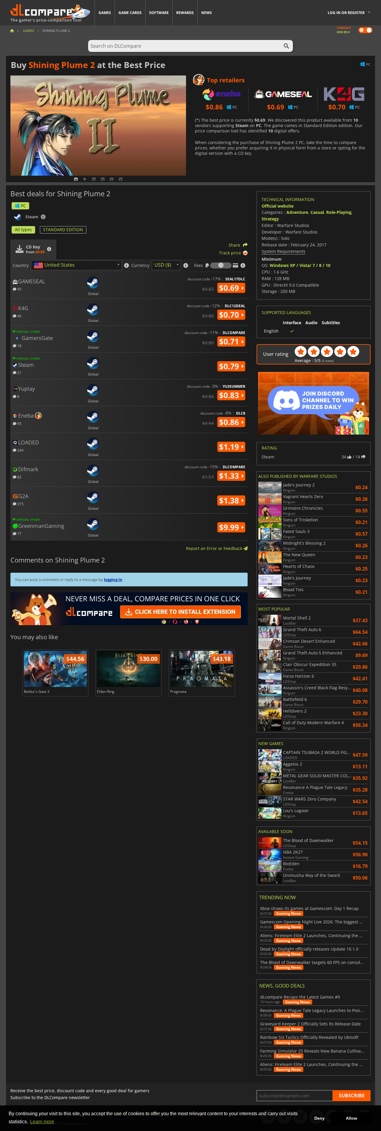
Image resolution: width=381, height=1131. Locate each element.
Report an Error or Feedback (214, 548)
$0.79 (230, 366)
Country (21, 265)
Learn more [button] (42, 1121)
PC (23, 205)
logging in (113, 579)
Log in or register (346, 12)
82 (18, 477)
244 (20, 450)
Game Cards (130, 12)
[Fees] (221, 265)
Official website (277, 206)
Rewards (185, 12)
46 (18, 315)
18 (18, 345)
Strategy (270, 219)
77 (18, 533)
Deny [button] (319, 1118)
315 (20, 503)
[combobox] (76, 265)
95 (18, 423)
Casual (317, 212)
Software (159, 12)
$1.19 (230, 447)
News (206, 12)
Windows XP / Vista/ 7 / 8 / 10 (300, 265)
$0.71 (230, 341)
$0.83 (230, 395)
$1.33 (230, 476)
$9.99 (230, 527)
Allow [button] (351, 1118)
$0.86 (230, 422)
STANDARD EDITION (63, 229)
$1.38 (230, 500)
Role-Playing (339, 212)
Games (105, 12)
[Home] (12, 30)
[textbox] (55, 265)
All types (23, 229)
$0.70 (230, 315)
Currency (140, 265)
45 (18, 289)
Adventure (297, 212)
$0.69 (230, 288)
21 (18, 372)
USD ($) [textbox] (162, 265)
